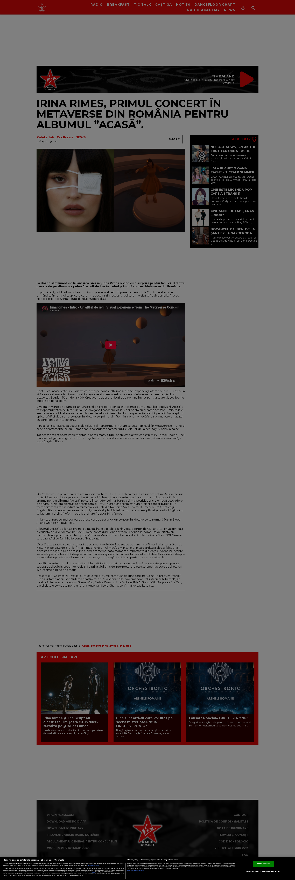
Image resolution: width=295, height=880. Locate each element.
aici (93, 872)
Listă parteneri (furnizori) (135, 870)
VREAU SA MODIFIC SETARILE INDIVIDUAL (262, 871)
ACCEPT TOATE (263, 864)
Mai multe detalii (93, 865)
